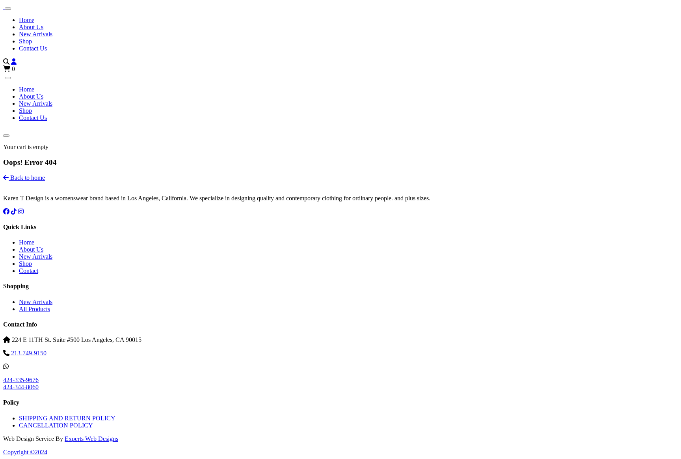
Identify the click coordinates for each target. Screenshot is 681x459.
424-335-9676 (21, 380)
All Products (34, 309)
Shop (25, 41)
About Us (31, 27)
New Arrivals (35, 34)
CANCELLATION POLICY (56, 425)
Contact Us (33, 48)
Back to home (27, 177)
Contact (28, 270)
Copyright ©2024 (25, 452)
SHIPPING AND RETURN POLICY (67, 418)
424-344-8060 (21, 387)
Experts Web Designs (91, 438)
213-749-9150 (29, 353)
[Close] (8, 78)
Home (26, 20)
